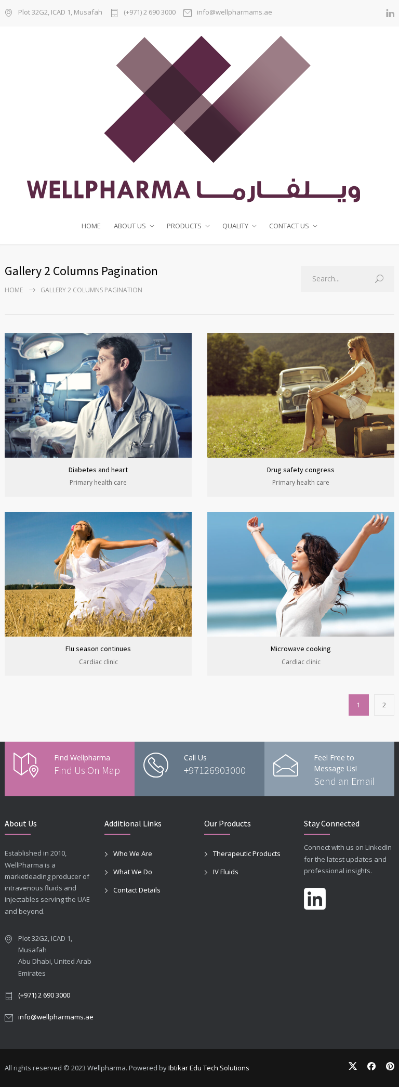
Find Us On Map (87, 770)
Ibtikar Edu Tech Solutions (208, 1067)
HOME (91, 225)
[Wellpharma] (199, 119)
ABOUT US (130, 225)
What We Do (132, 871)
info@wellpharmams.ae (234, 13)
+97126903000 (215, 770)
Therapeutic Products (247, 853)
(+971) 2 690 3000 (150, 13)
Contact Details (137, 890)
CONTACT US (289, 225)
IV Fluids (225, 871)
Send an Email (344, 780)
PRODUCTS (184, 225)
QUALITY (235, 225)
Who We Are (132, 853)
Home (14, 290)
